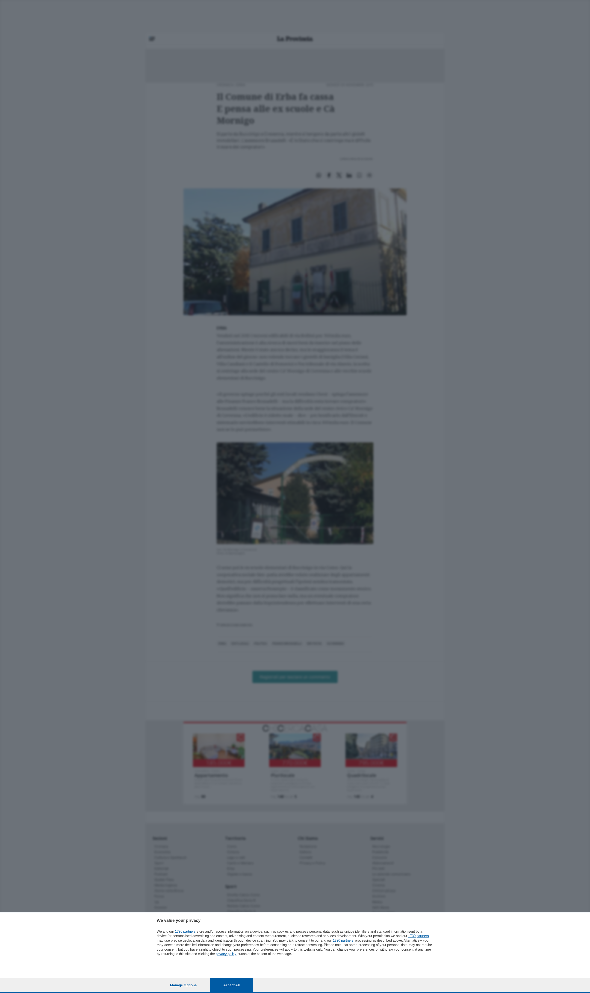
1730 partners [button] (185, 931)
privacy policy (226, 954)
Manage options (183, 985)
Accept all (231, 985)
